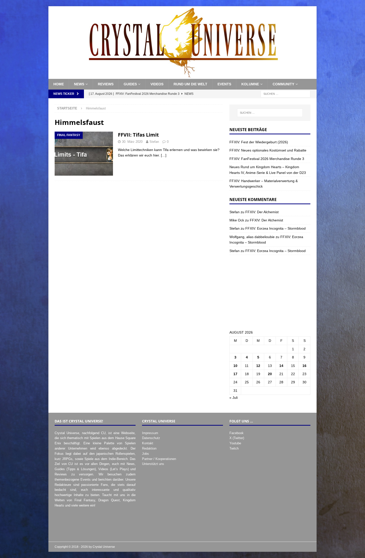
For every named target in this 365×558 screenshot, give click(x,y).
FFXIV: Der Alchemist (262, 212)
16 (304, 366)
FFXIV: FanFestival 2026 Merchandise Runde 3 (266, 159)
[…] (163, 155)
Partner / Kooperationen (159, 459)
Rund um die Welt (190, 84)
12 (258, 366)
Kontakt (147, 443)
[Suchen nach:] (285, 94)
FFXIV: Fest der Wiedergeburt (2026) (258, 142)
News (79, 84)
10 (235, 366)
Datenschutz (151, 438)
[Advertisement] (269, 292)
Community (283, 84)
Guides (130, 84)
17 (235, 374)
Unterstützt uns (153, 464)
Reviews (105, 84)
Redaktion (149, 448)
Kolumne (250, 84)
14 (281, 366)
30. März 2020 (132, 142)
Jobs (145, 454)
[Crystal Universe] (182, 76)
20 (270, 374)
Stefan (154, 142)
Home (58, 84)
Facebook (236, 433)
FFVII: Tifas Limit (138, 134)
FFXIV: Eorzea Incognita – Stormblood (275, 228)
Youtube (235, 443)
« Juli (233, 398)
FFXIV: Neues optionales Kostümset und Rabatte (267, 150)
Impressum (150, 433)
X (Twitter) (236, 438)
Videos (156, 84)
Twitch (234, 448)
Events (224, 84)
